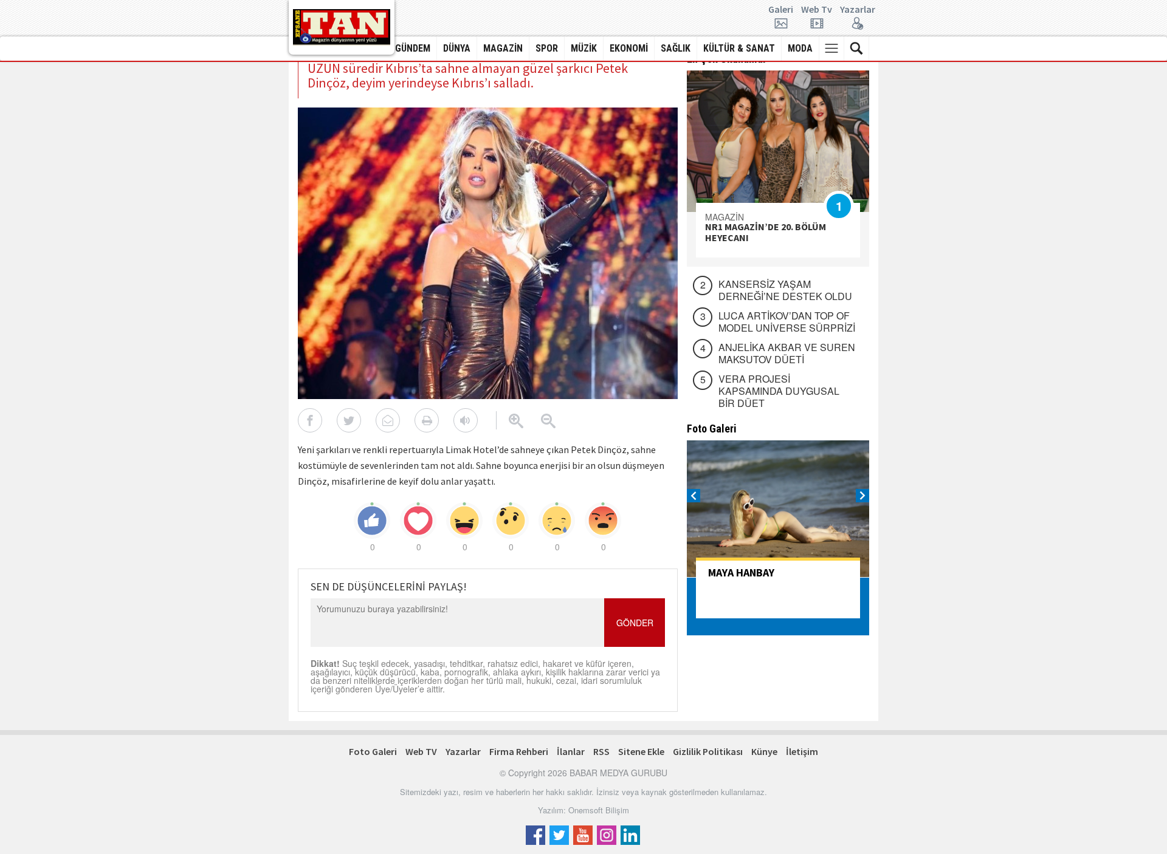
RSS (601, 751)
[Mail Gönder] (388, 420)
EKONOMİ (629, 48)
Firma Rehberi (518, 751)
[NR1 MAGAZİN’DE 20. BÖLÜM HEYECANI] (778, 141)
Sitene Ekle (641, 751)
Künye (764, 751)
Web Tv (816, 9)
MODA (800, 48)
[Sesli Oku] (465, 420)
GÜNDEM (412, 48)
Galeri (780, 9)
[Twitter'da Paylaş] (349, 420)
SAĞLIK (675, 48)
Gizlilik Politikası (708, 751)
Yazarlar (857, 9)
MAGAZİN (503, 48)
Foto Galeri (373, 751)
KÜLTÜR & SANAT (739, 48)
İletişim (802, 751)
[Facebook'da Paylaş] (310, 420)
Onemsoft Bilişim (598, 810)
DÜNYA (456, 48)
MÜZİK (584, 48)
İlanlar (571, 751)
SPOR (546, 48)
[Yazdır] (427, 420)
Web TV (421, 751)
